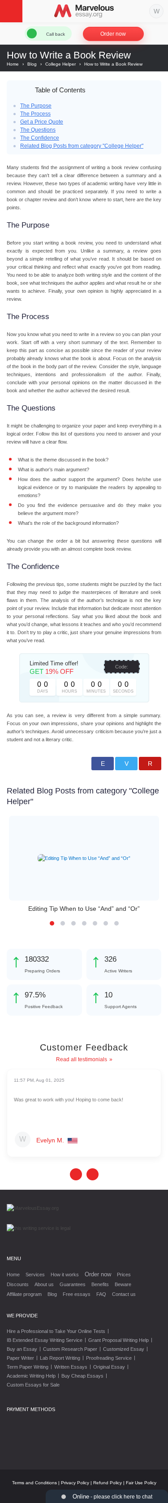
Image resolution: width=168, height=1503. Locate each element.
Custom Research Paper (70, 1349)
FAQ (101, 1294)
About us (44, 1284)
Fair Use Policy (141, 1482)
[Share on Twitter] (126, 763)
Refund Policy (107, 1482)
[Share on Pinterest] (150, 763)
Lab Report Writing (60, 1358)
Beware (123, 1284)
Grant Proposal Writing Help (118, 1340)
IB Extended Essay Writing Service (44, 1340)
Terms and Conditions (34, 1482)
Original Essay (109, 1367)
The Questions (38, 130)
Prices (124, 1274)
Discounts (18, 1284)
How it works (65, 1274)
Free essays (76, 1294)
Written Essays (70, 1367)
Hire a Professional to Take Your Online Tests (56, 1331)
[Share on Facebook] (102, 763)
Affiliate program (24, 1294)
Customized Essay (123, 1349)
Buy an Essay (22, 1349)
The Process (35, 114)
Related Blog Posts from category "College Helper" (81, 146)
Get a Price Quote (41, 122)
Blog (52, 1294)
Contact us (124, 1294)
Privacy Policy (75, 1482)
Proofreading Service (109, 1358)
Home (13, 1274)
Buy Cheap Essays (82, 1375)
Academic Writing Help (31, 1375)
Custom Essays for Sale (33, 1384)
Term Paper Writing (27, 1367)
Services (35, 1274)
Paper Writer (20, 1358)
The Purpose (36, 106)
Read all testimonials (81, 1059)
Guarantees (73, 1284)
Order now (113, 34)
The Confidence (39, 138)
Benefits (100, 1284)
